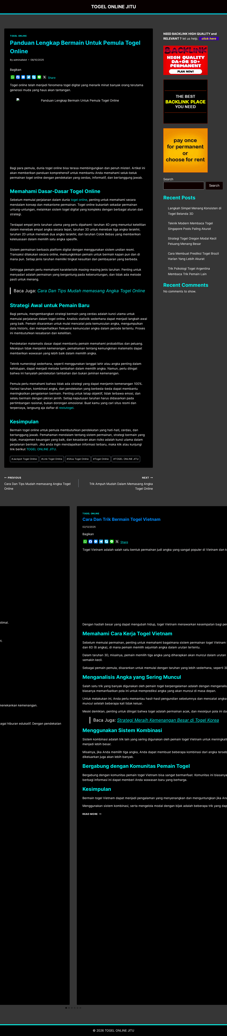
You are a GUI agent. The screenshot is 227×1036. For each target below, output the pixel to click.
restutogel (66, 408)
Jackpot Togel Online (24, 458)
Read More (91, 814)
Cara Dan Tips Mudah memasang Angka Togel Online (91, 290)
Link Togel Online (51, 458)
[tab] (66, 1008)
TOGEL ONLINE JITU (126, 458)
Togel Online (101, 458)
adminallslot (20, 59)
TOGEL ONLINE (18, 35)
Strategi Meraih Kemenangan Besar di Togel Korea (168, 720)
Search (168, 179)
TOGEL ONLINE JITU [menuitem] (41, 449)
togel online (79, 200)
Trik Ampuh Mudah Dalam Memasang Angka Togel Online (121, 483)
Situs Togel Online (78, 458)
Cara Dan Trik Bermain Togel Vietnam (121, 519)
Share (52, 77)
